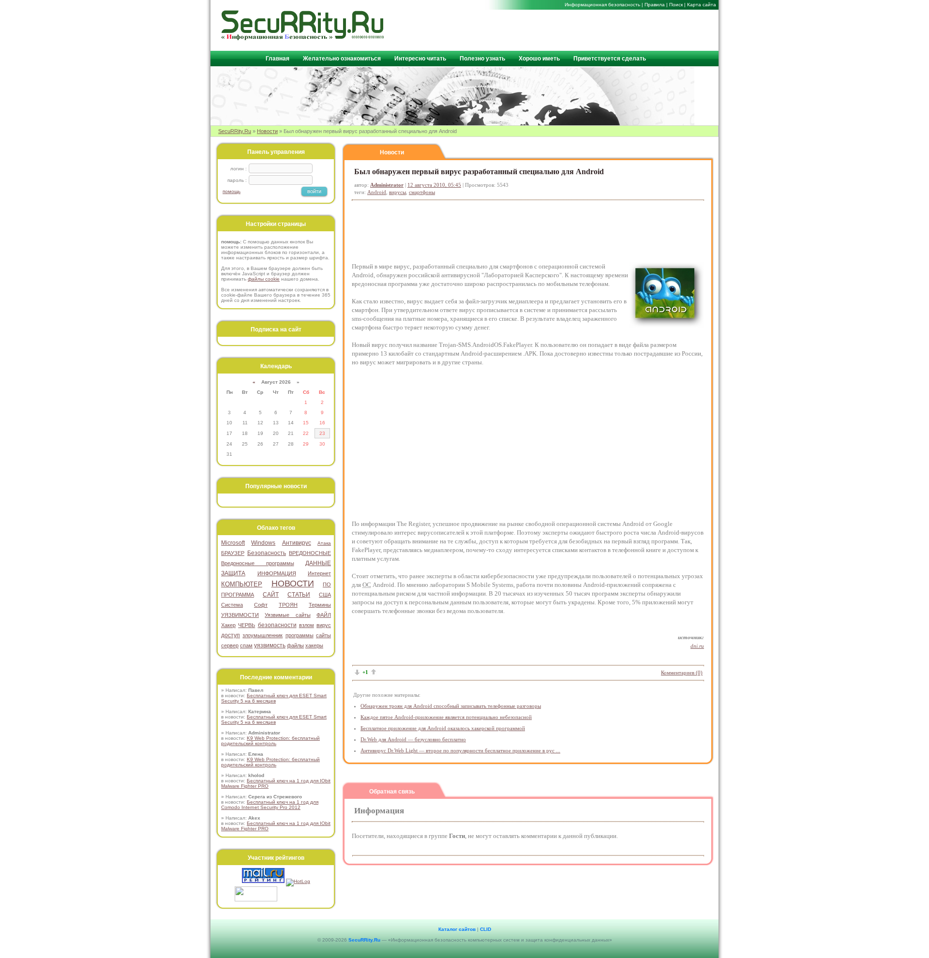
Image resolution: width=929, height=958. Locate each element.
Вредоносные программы (257, 563)
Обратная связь (392, 791)
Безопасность (266, 553)
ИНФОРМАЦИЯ (276, 573)
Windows (263, 542)
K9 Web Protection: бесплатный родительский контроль (270, 740)
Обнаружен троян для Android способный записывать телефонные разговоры (450, 706)
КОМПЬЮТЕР (241, 584)
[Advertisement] (600, 29)
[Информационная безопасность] (303, 38)
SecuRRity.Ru (234, 131)
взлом (306, 625)
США (325, 595)
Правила (654, 4)
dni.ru (697, 646)
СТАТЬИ (298, 595)
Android (376, 192)
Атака (324, 543)
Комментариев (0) (682, 672)
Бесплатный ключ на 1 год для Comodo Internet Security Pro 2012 (269, 804)
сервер (230, 645)
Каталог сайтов (457, 929)
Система (232, 605)
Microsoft (233, 543)
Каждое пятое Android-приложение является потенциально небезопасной (446, 717)
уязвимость (269, 645)
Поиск (676, 4)
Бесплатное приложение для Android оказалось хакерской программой (442, 728)
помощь (231, 191)
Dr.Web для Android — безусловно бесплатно (413, 739)
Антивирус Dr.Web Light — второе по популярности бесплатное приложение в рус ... (460, 750)
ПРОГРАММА (237, 595)
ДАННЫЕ (318, 563)
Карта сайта (701, 4)
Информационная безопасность (602, 4)
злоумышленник (262, 635)
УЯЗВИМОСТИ (240, 615)
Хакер (228, 625)
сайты (323, 635)
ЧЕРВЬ (246, 625)
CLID (485, 929)
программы (299, 635)
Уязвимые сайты (287, 615)
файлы (295, 645)
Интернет (319, 573)
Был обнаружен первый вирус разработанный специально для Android (479, 171)
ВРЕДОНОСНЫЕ (310, 553)
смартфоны (422, 192)
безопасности (277, 625)
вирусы (397, 192)
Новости (267, 131)
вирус (323, 625)
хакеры (314, 645)
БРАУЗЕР (232, 553)
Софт (261, 605)
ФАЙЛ (323, 615)
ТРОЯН (288, 605)
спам (246, 645)
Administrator (387, 185)
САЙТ (271, 595)
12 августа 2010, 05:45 (434, 185)
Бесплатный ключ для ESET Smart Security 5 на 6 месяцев (274, 698)
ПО (327, 584)
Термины (320, 605)
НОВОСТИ (292, 583)
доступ (230, 635)
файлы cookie (264, 279)
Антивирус (296, 543)
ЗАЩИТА (233, 573)
